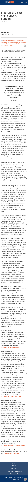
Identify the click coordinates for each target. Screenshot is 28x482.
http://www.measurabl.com (10, 347)
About (13, 466)
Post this (15, 100)
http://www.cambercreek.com (11, 396)
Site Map (10, 477)
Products (14, 465)
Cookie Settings (20, 477)
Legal (6, 477)
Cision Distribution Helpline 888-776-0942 (14, 472)
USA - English (5, 21)
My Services (13, 468)
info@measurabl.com (12, 453)
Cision (16, 479)
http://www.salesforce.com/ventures (13, 445)
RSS (14, 477)
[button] (22, 2)
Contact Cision (13, 463)
